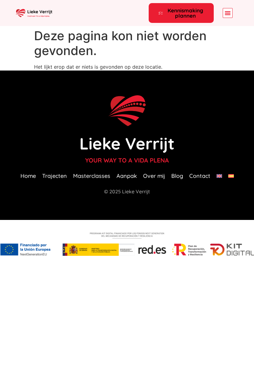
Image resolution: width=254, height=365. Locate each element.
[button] (228, 13)
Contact (199, 175)
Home (28, 175)
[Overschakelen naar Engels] (219, 176)
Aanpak (126, 175)
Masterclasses (91, 175)
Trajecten (54, 175)
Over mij (154, 175)
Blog (177, 175)
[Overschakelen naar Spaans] (231, 176)
